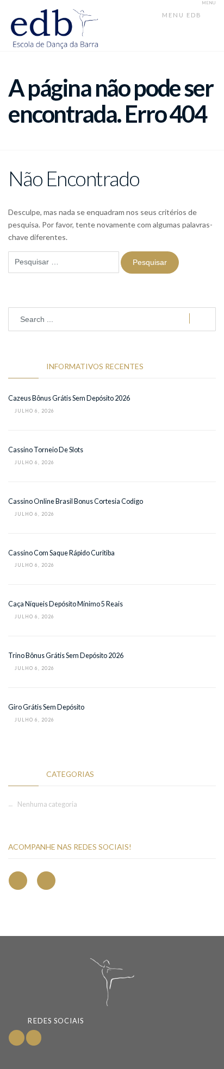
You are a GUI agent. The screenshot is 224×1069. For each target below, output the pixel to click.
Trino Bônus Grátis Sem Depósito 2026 (65, 655)
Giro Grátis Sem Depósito (46, 707)
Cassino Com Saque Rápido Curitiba (61, 553)
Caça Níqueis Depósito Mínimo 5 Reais (65, 604)
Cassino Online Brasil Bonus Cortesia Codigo (75, 501)
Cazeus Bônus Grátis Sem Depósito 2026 (69, 398)
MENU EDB (183, 14)
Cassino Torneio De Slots (45, 450)
